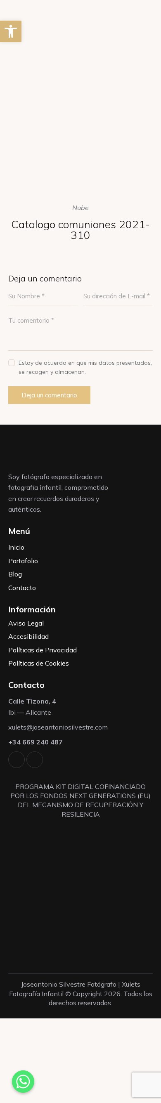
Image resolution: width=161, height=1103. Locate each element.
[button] (10, 31)
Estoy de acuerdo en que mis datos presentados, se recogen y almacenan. (85, 367)
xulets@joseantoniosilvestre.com (58, 727)
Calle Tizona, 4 (32, 701)
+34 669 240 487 (35, 742)
